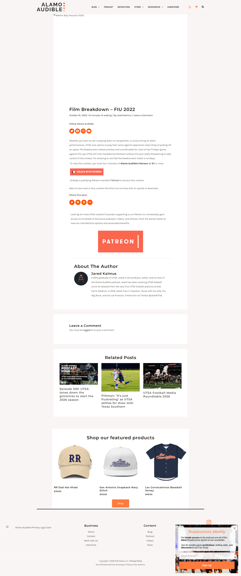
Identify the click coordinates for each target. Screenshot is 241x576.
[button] (98, 7)
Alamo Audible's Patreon (134, 163)
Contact (91, 536)
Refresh (115, 180)
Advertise (91, 544)
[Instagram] (83, 131)
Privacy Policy (136, 561)
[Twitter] (71, 131)
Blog (150, 531)
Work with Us (91, 540)
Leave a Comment (143, 115)
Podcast (150, 536)
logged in (88, 330)
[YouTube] (88, 131)
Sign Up (207, 565)
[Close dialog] (234, 528)
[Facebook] (77, 131)
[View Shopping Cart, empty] (196, 7)
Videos (150, 540)
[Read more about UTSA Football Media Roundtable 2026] (162, 376)
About (91, 531)
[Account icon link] (190, 7)
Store (150, 544)
